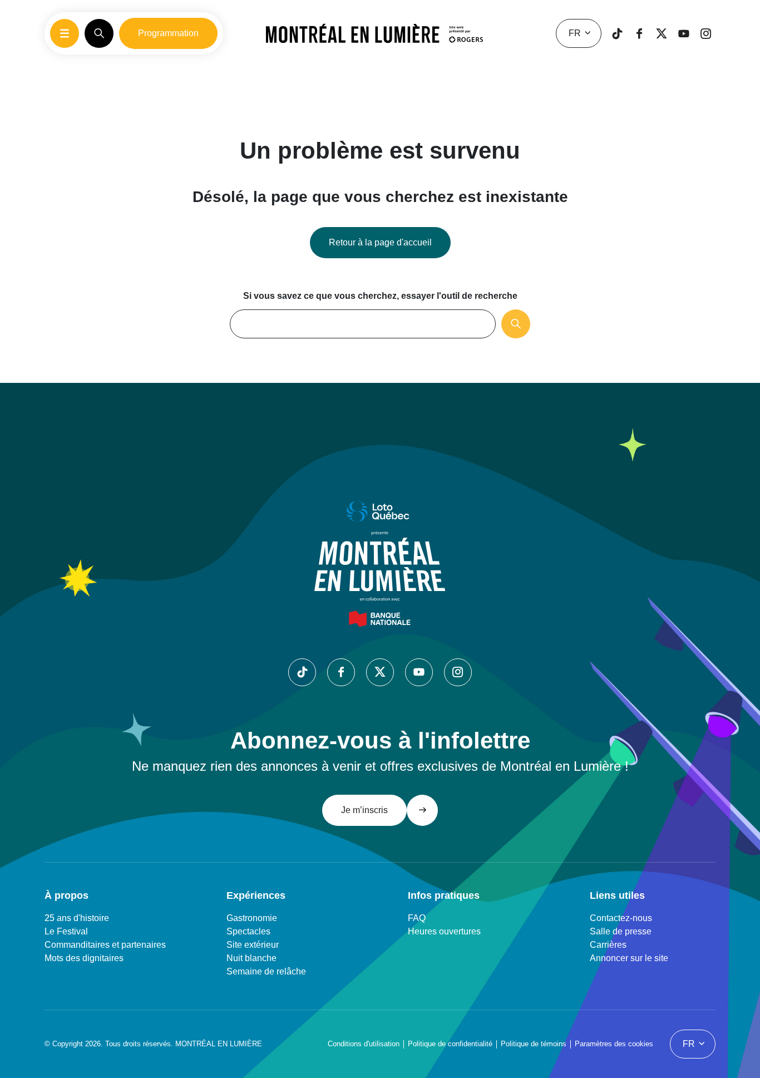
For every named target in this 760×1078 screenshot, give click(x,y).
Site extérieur (252, 944)
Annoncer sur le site (629, 958)
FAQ (417, 918)
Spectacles (248, 931)
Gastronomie (251, 918)
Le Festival (66, 931)
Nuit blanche (251, 958)
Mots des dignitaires (84, 958)
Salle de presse (621, 931)
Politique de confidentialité (450, 1044)
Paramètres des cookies (614, 1044)
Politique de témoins (533, 1044)
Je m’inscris (364, 810)
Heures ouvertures (444, 931)
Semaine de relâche (266, 971)
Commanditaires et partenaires (105, 944)
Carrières (608, 944)
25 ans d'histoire (77, 918)
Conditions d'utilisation (363, 1044)
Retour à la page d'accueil (380, 242)
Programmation (168, 33)
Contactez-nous (621, 918)
